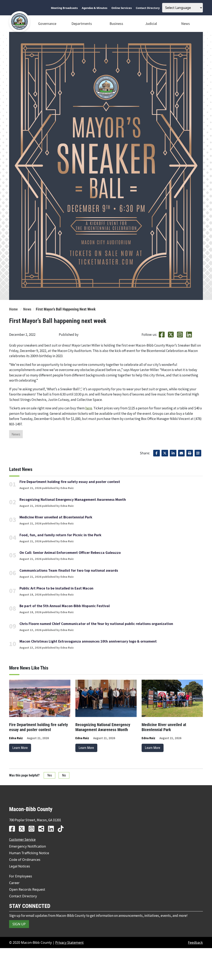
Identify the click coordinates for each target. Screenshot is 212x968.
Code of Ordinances (24, 859)
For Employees (20, 876)
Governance (47, 23)
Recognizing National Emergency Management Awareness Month (72, 499)
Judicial (151, 23)
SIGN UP (19, 924)
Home (13, 309)
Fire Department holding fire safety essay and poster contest (69, 481)
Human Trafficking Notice (29, 853)
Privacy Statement (69, 942)
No (64, 775)
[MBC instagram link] (33, 828)
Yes (49, 775)
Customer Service (22, 839)
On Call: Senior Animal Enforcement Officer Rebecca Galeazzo (70, 552)
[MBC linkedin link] (52, 828)
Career (14, 883)
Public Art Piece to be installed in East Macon (56, 588)
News (185, 23)
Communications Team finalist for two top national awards (68, 570)
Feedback (195, 942)
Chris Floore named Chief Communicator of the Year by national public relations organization (96, 623)
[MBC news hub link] (42, 828)
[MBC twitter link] (23, 828)
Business (116, 23)
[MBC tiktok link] (62, 828)
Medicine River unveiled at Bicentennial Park (55, 517)
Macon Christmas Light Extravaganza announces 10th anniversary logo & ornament (88, 641)
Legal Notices (19, 866)
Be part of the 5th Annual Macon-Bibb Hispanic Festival (64, 606)
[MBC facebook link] (13, 828)
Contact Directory (23, 896)
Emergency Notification (27, 846)
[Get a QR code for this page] (198, 453)
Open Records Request (27, 889)
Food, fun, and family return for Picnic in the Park (60, 535)
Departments (81, 23)
